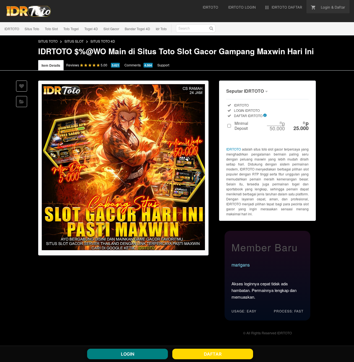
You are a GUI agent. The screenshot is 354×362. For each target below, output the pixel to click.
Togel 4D (91, 28)
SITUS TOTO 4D (102, 41)
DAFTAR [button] (213, 354)
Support (163, 65)
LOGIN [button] (127, 354)
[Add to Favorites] (21, 86)
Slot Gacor (111, 28)
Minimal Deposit (272, 126)
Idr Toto (161, 28)
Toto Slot (51, 28)
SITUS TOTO (48, 41)
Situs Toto (32, 28)
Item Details (50, 65)
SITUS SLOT (74, 41)
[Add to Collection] (21, 101)
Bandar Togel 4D (137, 28)
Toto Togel (71, 28)
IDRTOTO (11, 28)
